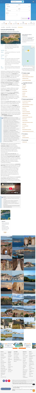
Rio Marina (23, 87)
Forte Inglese (24, 124)
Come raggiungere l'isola (10, 359)
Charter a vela (31, 363)
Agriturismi (2, 363)
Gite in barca (25, 362)
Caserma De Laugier (25, 115)
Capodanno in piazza (25, 78)
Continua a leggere (5, 232)
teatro (10, 140)
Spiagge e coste (16, 353)
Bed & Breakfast (3, 362)
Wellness (24, 358)
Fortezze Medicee (24, 120)
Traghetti (9, 354)
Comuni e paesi (14, 27)
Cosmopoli (23, 135)
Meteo (30, 374)
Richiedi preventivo (25, 18)
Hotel (1, 359)
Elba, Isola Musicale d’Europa (26, 80)
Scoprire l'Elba (8, 27)
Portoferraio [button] (20, 27)
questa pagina (26, 39)
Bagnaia (3, 221)
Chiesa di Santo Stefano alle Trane (27, 122)
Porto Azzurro (24, 89)
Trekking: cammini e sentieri (24, 366)
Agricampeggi (3, 366)
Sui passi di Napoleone (25, 137)
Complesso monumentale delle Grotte (28, 131)
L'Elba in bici (25, 363)
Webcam (15, 361)
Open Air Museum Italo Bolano (26, 129)
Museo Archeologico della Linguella (27, 104)
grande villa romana (7, 166)
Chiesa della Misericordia (26, 111)
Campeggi (2, 365)
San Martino (5, 130)
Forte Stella (24, 108)
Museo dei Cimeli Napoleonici (26, 113)
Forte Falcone (3, 143)
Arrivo (19, 4)
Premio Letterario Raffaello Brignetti (28, 76)
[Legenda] (23, 50)
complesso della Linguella (10, 101)
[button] (28, 61)
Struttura (7, 4)
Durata (7, 8)
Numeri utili (31, 376)
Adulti (19, 8)
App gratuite (31, 373)
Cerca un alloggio (3, 353)
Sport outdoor (25, 357)
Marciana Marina (24, 96)
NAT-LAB (23, 127)
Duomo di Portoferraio (25, 106)
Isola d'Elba (3, 27)
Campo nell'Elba (24, 91)
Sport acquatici (25, 355)
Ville (1, 375)
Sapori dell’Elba (16, 357)
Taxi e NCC (9, 371)
